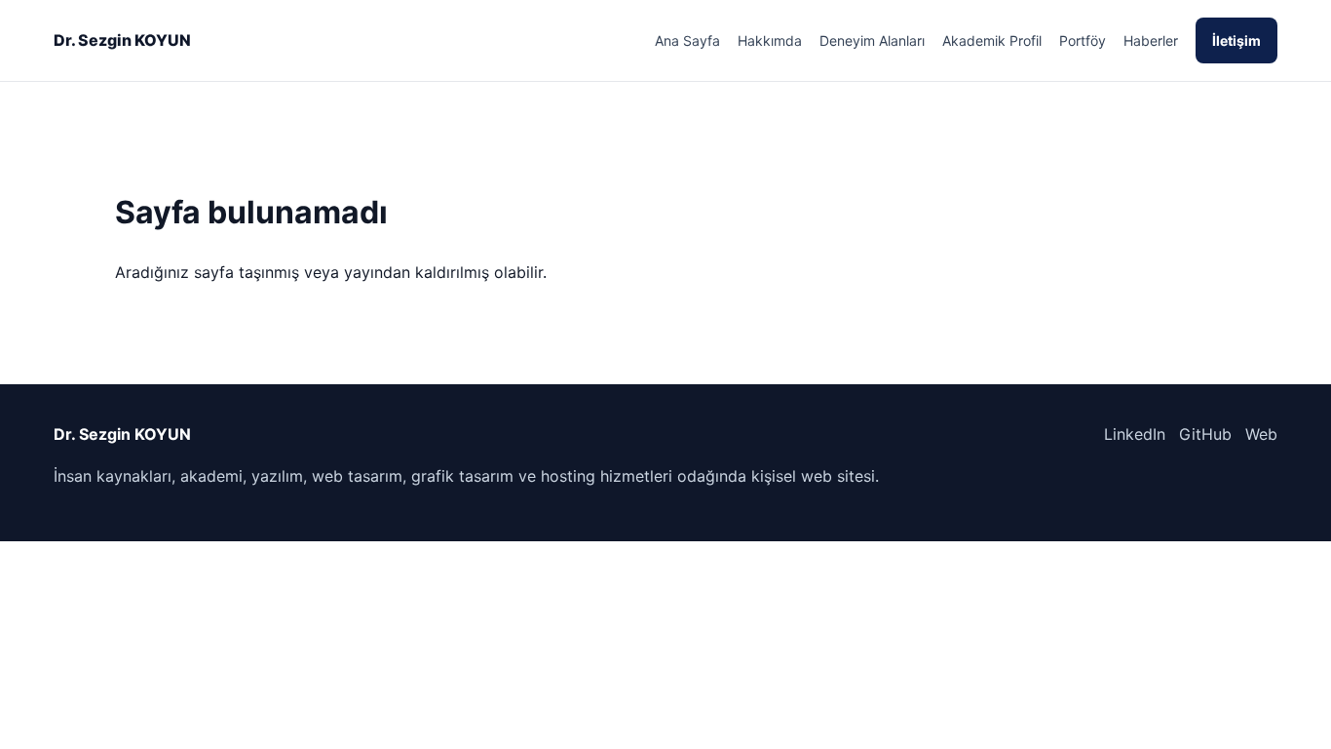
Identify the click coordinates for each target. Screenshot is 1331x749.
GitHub (1205, 434)
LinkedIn (1134, 434)
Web (1261, 434)
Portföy (1082, 40)
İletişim (1236, 40)
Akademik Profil (992, 40)
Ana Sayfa (687, 40)
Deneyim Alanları (872, 40)
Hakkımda (770, 40)
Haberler (1150, 40)
